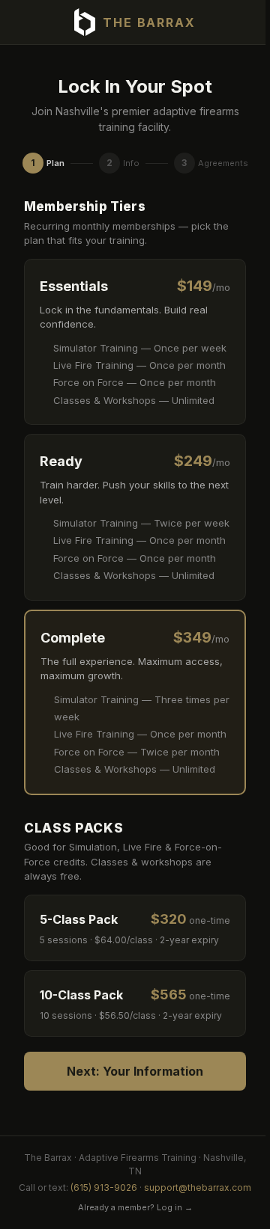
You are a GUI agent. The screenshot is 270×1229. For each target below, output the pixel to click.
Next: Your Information (135, 1071)
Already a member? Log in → (135, 1207)
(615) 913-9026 (103, 1187)
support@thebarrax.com (197, 1187)
